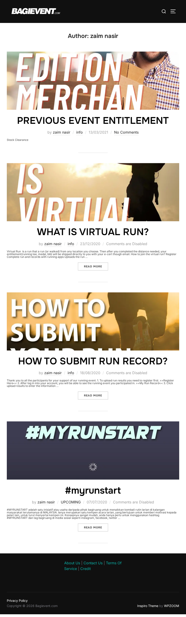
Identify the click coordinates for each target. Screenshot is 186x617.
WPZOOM (171, 606)
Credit (85, 568)
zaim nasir (61, 132)
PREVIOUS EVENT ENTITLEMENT (93, 120)
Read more (96, 266)
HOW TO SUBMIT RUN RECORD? (93, 361)
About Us (72, 563)
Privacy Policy (17, 600)
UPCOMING (71, 502)
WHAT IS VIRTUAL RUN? (93, 232)
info (79, 132)
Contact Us (93, 563)
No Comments (126, 132)
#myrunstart (93, 490)
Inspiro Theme (147, 606)
